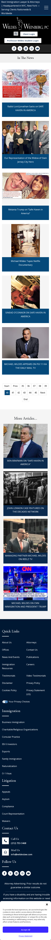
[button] (47, 904)
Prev (15, 385)
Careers (30, 664)
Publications (32, 657)
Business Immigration (13, 722)
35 (22, 385)
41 (13, 392)
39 (45, 385)
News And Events (11, 657)
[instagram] (31, 48)
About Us (7, 642)
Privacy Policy (33, 683)
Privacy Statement (25, 936)
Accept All (25, 929)
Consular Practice (11, 736)
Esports (6, 751)
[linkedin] (25, 48)
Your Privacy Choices (19, 701)
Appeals (6, 791)
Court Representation (13, 813)
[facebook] (14, 48)
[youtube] (37, 48)
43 (24, 392)
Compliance (8, 806)
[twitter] (20, 48)
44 (30, 392)
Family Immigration (12, 758)
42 (18, 392)
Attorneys (31, 642)
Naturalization (9, 766)
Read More (25, 110)
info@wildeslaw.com (21, 854)
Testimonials (8, 675)
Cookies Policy (9, 690)
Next (42, 392)
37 (34, 385)
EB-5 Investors (9, 744)
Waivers (6, 821)
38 (40, 385)
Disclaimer (7, 683)
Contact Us (32, 649)
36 (28, 385)
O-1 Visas (7, 773)
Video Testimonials (36, 675)
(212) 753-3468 (18, 843)
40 (7, 392)
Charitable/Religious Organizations (20, 729)
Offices (5, 649)
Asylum (5, 799)
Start (6, 385)
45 (36, 392)
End (25, 399)
